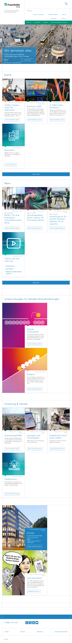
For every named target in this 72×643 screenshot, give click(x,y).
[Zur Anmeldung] (13, 135)
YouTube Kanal (10, 266)
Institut (29, 22)
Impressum (40, 631)
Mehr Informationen (12, 119)
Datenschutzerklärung (61, 631)
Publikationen (53, 14)
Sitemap (6, 631)
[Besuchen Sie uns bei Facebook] (26, 622)
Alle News (36, 283)
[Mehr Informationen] (13, 90)
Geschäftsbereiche (57, 22)
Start (29, 10)
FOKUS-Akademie (38, 14)
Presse (64, 14)
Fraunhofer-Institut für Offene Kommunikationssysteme (11, 11)
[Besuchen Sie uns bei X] (30, 622)
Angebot (37, 22)
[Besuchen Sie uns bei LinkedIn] (33, 622)
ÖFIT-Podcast (9, 268)
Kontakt (54, 18)
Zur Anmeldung (11, 164)
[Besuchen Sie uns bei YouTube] (36, 622)
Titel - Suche (66, 3)
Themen (45, 22)
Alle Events (36, 174)
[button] (5, 59)
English (63, 18)
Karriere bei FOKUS (34, 591)
